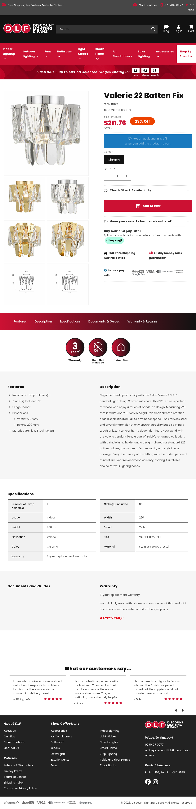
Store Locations (14, 742)
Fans (47, 51)
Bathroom (64, 51)
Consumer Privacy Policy (20, 788)
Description (43, 321)
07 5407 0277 (174, 5)
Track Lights (108, 765)
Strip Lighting (108, 754)
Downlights (58, 754)
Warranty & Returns (142, 321)
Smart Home (100, 51)
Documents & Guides (104, 321)
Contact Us (11, 748)
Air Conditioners (122, 54)
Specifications (70, 321)
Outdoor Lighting (29, 54)
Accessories (165, 51)
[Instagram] (155, 783)
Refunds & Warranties (18, 765)
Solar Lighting (144, 54)
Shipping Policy (14, 783)
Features (20, 321)
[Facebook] (149, 783)
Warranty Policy (111, 618)
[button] (148, 190)
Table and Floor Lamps (115, 760)
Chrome (114, 160)
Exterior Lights (60, 760)
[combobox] (107, 29)
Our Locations (148, 5)
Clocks (55, 748)
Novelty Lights (109, 742)
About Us (10, 731)
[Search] (153, 29)
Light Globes (83, 51)
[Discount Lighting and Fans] (29, 29)
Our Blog (9, 736)
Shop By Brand (185, 54)
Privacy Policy (13, 771)
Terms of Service (15, 777)
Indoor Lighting (9, 51)
